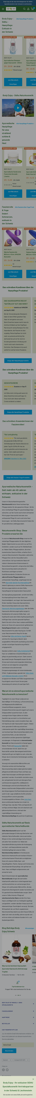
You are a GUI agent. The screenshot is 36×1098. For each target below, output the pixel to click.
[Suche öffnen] (24, 9)
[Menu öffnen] (3, 9)
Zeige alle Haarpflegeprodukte (18, 361)
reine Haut (27, 799)
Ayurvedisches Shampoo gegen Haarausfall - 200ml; (13, 62)
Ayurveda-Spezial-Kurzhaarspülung (17, 582)
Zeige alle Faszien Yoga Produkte (18, 477)
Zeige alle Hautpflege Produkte (18, 412)
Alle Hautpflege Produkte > (25, 123)
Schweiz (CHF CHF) (19, 1060)
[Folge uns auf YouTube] (7, 1069)
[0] (32, 9)
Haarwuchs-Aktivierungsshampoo (13, 608)
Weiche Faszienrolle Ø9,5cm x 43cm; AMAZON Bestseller (12, 254)
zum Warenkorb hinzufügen (13, 82)
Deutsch (5, 1060)
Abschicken (9, 1051)
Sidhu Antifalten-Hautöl (18, 636)
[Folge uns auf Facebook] (3, 1069)
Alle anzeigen (29, 928)
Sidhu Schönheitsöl (23, 651)
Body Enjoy (8, 58)
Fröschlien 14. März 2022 (15, 458)
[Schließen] (33, 1079)
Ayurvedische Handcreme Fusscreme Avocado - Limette (12, 174)
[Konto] (28, 9)
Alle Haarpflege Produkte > (25, 19)
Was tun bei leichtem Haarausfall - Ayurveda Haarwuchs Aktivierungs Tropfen (14, 969)
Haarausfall (18, 746)
